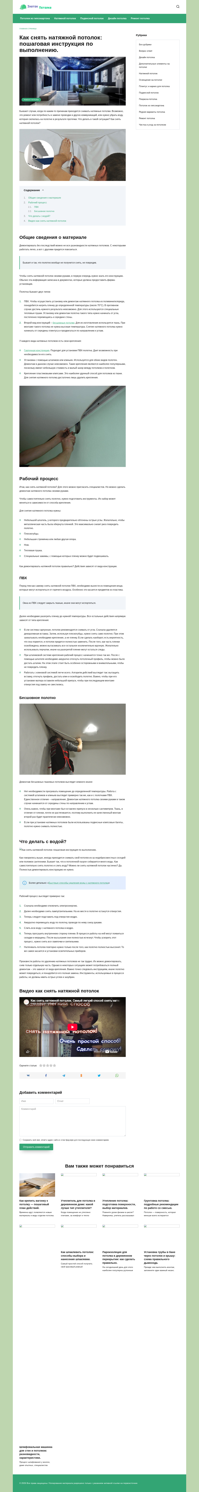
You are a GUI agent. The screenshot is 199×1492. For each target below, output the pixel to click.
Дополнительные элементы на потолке (154, 65)
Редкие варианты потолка (152, 112)
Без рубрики (145, 44)
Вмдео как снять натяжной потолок (47, 221)
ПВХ (36, 207)
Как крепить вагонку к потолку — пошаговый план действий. (34, 1204)
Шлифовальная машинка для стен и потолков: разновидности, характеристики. (35, 1452)
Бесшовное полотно (44, 211)
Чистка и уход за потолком (152, 124)
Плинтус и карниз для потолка (154, 86)
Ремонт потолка (140, 18)
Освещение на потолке (150, 80)
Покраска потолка (148, 99)
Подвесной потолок (92, 18)
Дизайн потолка (117, 18)
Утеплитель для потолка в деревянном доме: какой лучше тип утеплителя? (78, 1204)
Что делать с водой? (39, 216)
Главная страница (28, 29)
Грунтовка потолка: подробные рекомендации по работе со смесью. (161, 1204)
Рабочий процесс (37, 202)
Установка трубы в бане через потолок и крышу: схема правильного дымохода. (159, 1257)
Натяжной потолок (65, 18)
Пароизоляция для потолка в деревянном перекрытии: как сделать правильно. (118, 1257)
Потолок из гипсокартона (35, 18)
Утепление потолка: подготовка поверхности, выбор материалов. (119, 1204)
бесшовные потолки (63, 323)
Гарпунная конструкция (36, 350)
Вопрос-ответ (145, 51)
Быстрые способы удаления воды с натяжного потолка (78, 883)
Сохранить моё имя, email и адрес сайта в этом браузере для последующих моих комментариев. (66, 1140)
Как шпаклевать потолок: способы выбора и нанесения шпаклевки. (77, 1256)
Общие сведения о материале (44, 198)
